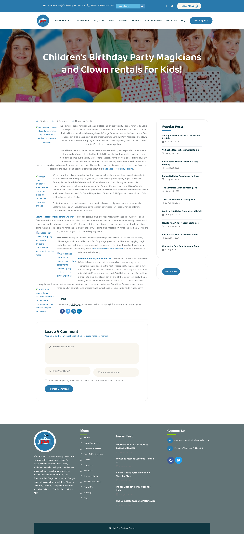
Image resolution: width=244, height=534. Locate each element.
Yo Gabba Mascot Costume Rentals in (180, 150)
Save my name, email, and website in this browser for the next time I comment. (86, 380)
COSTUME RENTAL (93, 448)
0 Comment (62, 121)
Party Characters (63, 20)
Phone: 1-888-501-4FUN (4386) (188, 448)
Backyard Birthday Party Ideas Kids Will (182, 211)
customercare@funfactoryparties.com (192, 440)
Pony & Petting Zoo (93, 454)
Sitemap (87, 492)
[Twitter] (172, 6)
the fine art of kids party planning (118, 169)
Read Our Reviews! (153, 20)
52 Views (44, 121)
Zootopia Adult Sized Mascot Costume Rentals (181, 137)
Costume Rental (82, 20)
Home (87, 437)
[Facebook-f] (167, 6)
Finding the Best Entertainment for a (180, 246)
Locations (170, 20)
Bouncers (136, 20)
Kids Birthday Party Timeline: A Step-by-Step (180, 163)
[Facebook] (171, 460)
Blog (183, 20)
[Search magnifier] (142, 6)
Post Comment (60, 389)
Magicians (123, 20)
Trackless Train (91, 476)
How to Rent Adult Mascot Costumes (180, 223)
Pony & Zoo (98, 20)
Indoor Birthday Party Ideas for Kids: (180, 176)
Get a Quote (201, 21)
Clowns (111, 20)
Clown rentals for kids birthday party (55, 217)
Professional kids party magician (108, 249)
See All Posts (171, 271)
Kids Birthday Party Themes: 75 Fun (180, 234)
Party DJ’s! (88, 487)
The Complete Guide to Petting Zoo (179, 188)
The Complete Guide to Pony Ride (178, 199)
